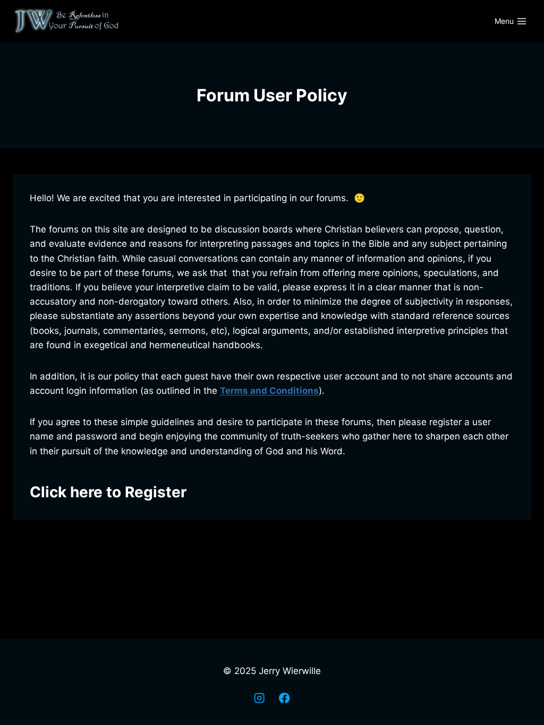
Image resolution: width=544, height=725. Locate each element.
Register (155, 492)
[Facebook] (284, 698)
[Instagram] (259, 698)
